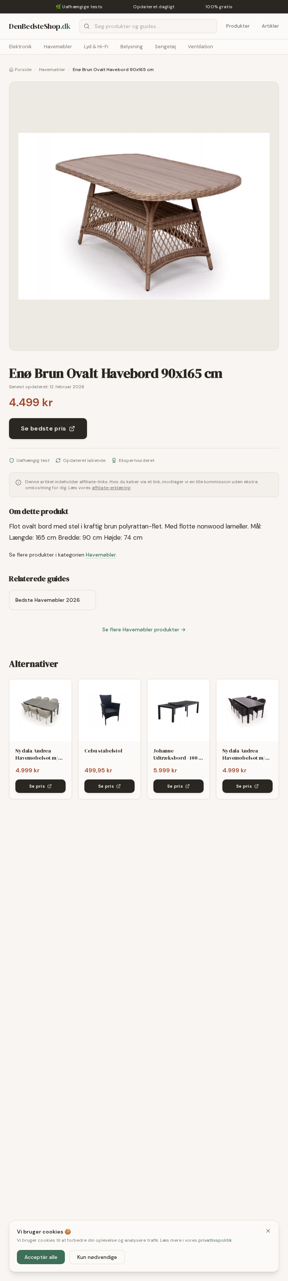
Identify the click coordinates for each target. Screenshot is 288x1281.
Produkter (238, 26)
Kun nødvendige (97, 1257)
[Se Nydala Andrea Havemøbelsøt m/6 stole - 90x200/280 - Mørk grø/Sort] (247, 710)
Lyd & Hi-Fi (96, 46)
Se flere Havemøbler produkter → (144, 629)
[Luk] (268, 1231)
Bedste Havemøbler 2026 (47, 600)
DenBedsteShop (39, 26)
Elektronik (20, 46)
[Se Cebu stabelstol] (109, 710)
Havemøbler (58, 46)
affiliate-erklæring (111, 488)
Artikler (270, 26)
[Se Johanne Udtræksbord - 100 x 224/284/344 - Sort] (178, 710)
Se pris (37, 786)
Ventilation (200, 46)
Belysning (131, 46)
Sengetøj (165, 46)
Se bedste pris (43, 428)
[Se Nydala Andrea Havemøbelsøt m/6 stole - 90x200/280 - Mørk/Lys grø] (40, 710)
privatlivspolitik (215, 1240)
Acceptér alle (40, 1257)
